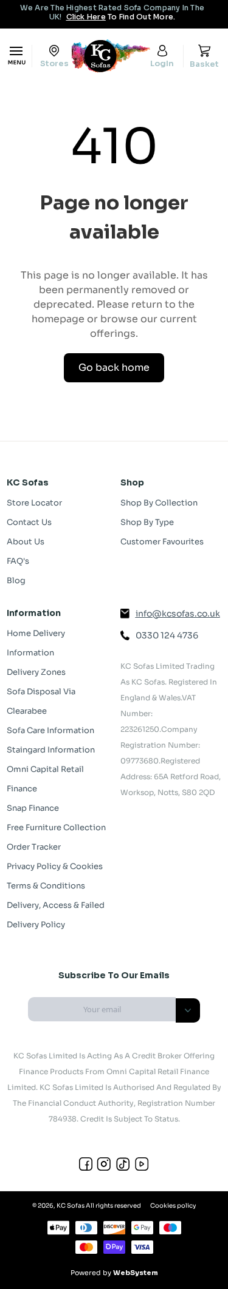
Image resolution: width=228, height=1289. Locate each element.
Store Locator (34, 503)
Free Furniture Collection (56, 827)
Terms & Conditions (46, 886)
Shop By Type (147, 522)
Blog (16, 580)
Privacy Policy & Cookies (55, 866)
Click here (86, 16)
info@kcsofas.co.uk (178, 613)
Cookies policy (173, 1205)
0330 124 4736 (167, 635)
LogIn (162, 62)
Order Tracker (34, 847)
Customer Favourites (162, 541)
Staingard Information (51, 750)
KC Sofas (71, 1205)
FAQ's (18, 561)
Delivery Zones (36, 672)
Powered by (114, 1272)
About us (25, 541)
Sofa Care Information (50, 730)
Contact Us (29, 522)
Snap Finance (33, 808)
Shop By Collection (159, 503)
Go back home (114, 367)
